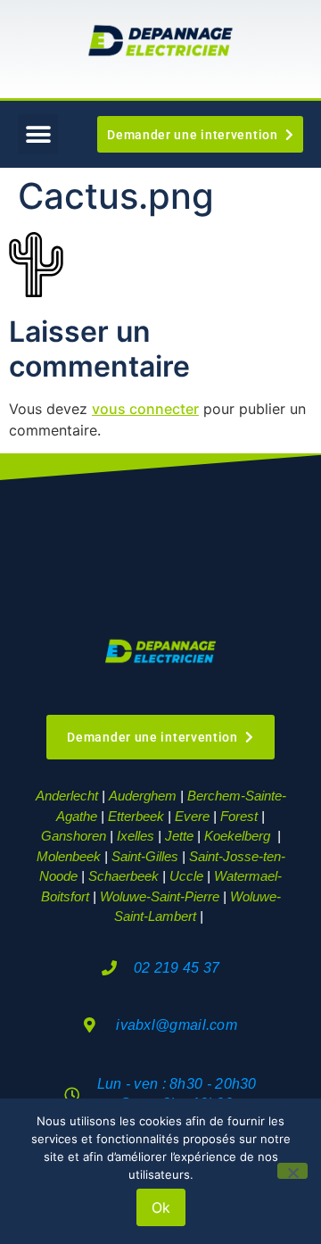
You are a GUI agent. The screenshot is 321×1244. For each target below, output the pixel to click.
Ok (161, 1207)
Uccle (186, 875)
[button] (38, 134)
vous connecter (145, 409)
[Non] (292, 1171)
